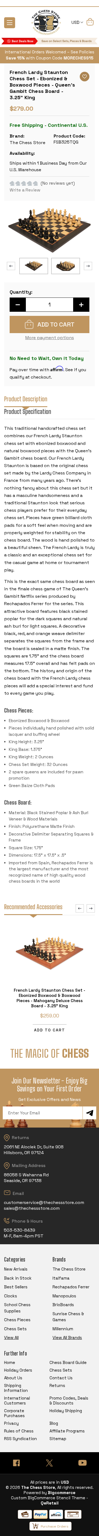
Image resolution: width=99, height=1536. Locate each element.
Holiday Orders (18, 1370)
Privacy (11, 1423)
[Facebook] (16, 1463)
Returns (57, 1385)
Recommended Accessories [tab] (33, 907)
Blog (54, 1423)
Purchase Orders (54, 1526)
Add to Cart (49, 1030)
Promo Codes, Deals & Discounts (69, 1400)
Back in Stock (18, 1278)
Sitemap (58, 1438)
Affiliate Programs (67, 1431)
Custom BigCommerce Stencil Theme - (49, 1497)
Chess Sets (15, 1328)
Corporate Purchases (14, 1413)
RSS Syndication (20, 1438)
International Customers (17, 1400)
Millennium (63, 1328)
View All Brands (67, 1337)
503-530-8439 (19, 1230)
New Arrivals (16, 1269)
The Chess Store (69, 1269)
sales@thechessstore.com (32, 1208)
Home (9, 1362)
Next (88, 266)
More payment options (49, 338)
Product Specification (27, 411)
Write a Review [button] (25, 190)
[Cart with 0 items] (90, 22)
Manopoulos (64, 1295)
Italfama (61, 1278)
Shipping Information (16, 1388)
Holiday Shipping (66, 1410)
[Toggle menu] (9, 22)
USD (76, 22)
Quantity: (21, 292)
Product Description (25, 399)
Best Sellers (16, 1286)
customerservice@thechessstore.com (44, 1202)
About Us (13, 1377)
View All (11, 1337)
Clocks (10, 1295)
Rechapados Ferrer (71, 1286)
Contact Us (61, 1377)
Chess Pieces (17, 1319)
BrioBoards (63, 1304)
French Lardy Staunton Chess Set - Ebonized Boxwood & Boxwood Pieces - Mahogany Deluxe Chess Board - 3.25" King (49, 998)
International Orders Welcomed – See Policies (49, 52)
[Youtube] (82, 1463)
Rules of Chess (19, 1431)
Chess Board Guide (68, 1362)
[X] (49, 1463)
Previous (11, 266)
